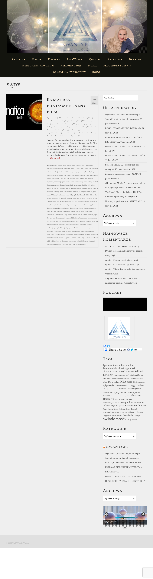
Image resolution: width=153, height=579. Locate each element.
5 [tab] (119, 520)
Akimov (131, 372)
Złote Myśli (70, 136)
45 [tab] (133, 526)
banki (73, 168)
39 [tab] (113, 526)
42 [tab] (123, 526)
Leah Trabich (85, 205)
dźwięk (82, 178)
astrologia (49, 168)
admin (54, 118)
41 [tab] (119, 526)
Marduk (78, 211)
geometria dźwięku (58, 185)
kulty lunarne (51, 205)
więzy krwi (88, 238)
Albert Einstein (52, 165)
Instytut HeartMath (86, 191)
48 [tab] (143, 526)
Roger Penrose (108, 409)
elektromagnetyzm (59, 182)
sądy (59, 231)
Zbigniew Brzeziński (88, 241)
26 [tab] (109, 524)
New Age (49, 218)
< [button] (106, 514)
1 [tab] (106, 520)
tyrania (68, 238)
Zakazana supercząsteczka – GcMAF (122, 174)
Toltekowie (62, 238)
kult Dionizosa (69, 201)
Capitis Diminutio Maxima (55, 175)
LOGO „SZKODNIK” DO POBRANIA (123, 128)
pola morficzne (90, 221)
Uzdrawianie (81, 133)
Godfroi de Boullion (53, 188)
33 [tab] (133, 524)
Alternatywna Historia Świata (77, 118)
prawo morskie (74, 224)
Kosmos (73, 121)
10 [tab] (137, 520)
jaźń (94, 191)
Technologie (72, 133)
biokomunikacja (119, 375)
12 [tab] (143, 520)
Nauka (60, 130)
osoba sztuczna (92, 218)
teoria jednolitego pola (129, 412)
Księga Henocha (51, 201)
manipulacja (66, 211)
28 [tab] (116, 524)
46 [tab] (137, 526)
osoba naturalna (82, 218)
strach (48, 234)
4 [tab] (116, 520)
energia (142, 382)
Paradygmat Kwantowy (71, 130)
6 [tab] (123, 520)
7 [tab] (126, 520)
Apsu (77, 165)
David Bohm (113, 382)
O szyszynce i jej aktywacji (125, 260)
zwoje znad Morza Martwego (77, 244)
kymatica (77, 205)
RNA (144, 406)
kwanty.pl (117, 447)
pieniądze (58, 221)
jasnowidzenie (114, 389)
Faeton (77, 182)
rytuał (55, 231)
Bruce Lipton (89, 172)
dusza (77, 178)
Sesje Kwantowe (92, 130)
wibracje (73, 238)
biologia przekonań (78, 172)
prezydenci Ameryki (86, 224)
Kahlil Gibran (90, 195)
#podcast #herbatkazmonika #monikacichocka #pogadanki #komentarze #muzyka (119, 368)
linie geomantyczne (89, 208)
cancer (96, 172)
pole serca (62, 224)
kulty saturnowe (60, 205)
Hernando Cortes (76, 188)
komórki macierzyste (73, 198)
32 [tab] (130, 524)
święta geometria (79, 234)
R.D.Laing (61, 228)
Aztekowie (67, 168)
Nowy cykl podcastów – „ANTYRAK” (123, 201)
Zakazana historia (59, 136)
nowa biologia (119, 399)
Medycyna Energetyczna (81, 124)
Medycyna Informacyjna (55, 127)
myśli (96, 214)
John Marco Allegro (68, 195)
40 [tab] (116, 526)
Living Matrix (82, 121)
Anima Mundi (62, 165)
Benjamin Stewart (60, 172)
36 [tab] (143, 524)
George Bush (69, 185)
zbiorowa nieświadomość (54, 244)
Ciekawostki (60, 121)
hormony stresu (58, 191)
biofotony (69, 172)
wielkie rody (80, 238)
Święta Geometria (53, 133)
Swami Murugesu (60, 234)
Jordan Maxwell (80, 195)
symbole (87, 234)
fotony (90, 182)
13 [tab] (106, 522)
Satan (69, 231)
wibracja (137, 415)
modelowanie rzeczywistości (122, 396)
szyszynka (50, 238)
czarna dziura (119, 378)
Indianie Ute (76, 191)
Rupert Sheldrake (120, 409)
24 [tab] (143, 522)
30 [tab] (123, 524)
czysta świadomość (132, 378)
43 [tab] (126, 526)
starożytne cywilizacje (87, 231)
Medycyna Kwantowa (72, 127)
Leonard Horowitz (69, 208)
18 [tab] (123, 522)
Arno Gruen (89, 165)
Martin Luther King (61, 214)
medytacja (107, 395)
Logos (48, 211)
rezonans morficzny (84, 228)
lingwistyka (79, 208)
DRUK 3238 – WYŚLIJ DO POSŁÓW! (123, 146)
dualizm (66, 178)
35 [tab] (140, 524)
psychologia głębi (52, 228)
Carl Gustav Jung (69, 175)
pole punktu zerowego (132, 402)
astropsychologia (58, 168)
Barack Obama (79, 168)
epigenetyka (108, 385)
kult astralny (60, 201)
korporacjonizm (92, 198)
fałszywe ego (83, 182)
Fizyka (67, 121)
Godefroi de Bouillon (88, 185)
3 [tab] (113, 520)
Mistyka (83, 127)
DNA (61, 178)
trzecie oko (116, 415)
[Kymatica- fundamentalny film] (24, 111)
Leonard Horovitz (58, 208)
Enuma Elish (70, 182)
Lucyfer (53, 211)
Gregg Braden (136, 385)
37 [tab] (106, 526)
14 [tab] (109, 522)
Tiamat (55, 238)
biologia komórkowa (134, 375)
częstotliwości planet (53, 178)
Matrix (70, 214)
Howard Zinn (68, 191)
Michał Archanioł (88, 214)
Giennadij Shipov (121, 385)
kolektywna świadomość (59, 198)
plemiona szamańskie (68, 221)
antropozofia (71, 165)
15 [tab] (113, 522)
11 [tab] (140, 520)
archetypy (82, 165)
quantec (121, 406)
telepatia (116, 412)
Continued (55, 158)
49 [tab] (125, 527)
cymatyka (89, 175)
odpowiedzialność (71, 218)
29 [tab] (119, 524)
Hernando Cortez (87, 188)
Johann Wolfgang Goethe (54, 195)
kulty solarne (70, 205)
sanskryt (64, 231)
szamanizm (94, 234)
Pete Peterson (51, 221)
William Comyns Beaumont (59, 241)
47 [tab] (140, 526)
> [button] (143, 514)
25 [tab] (106, 524)
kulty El (94, 201)
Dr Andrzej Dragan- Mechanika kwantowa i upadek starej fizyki (124, 251)
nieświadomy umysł (59, 218)
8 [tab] (130, 520)
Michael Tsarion (77, 214)
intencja (105, 389)
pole (126, 399)
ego (86, 178)
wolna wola (72, 241)
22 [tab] (137, 522)
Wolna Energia (92, 133)
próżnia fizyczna (110, 405)
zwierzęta (65, 244)
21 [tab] (133, 522)
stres (52, 234)
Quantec (83, 130)
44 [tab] (130, 526)
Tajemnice (63, 133)
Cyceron (82, 175)
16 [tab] (116, 522)
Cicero (77, 175)
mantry (73, 211)
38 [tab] (109, 526)
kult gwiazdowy (79, 201)
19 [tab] (126, 522)
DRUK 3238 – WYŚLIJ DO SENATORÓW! (125, 155)
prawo (67, 224)
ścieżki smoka (76, 231)
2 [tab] (109, 520)
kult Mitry (88, 201)
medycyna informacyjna (125, 392)
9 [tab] (133, 520)
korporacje (83, 198)
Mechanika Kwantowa (64, 124)
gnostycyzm (77, 185)
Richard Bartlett (133, 405)
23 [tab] (140, 522)
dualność (72, 178)
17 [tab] (119, 522)
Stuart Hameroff (131, 409)
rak (66, 228)
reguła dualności (73, 228)
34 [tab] (137, 524)
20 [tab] (130, 522)
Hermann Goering (65, 188)
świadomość (69, 234)
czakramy (95, 175)
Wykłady (50, 136)
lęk (90, 205)
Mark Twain (84, 211)
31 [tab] (126, 524)
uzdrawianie (126, 415)
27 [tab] (113, 524)
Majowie (59, 211)
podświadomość (80, 221)
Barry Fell (88, 168)
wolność (79, 241)
